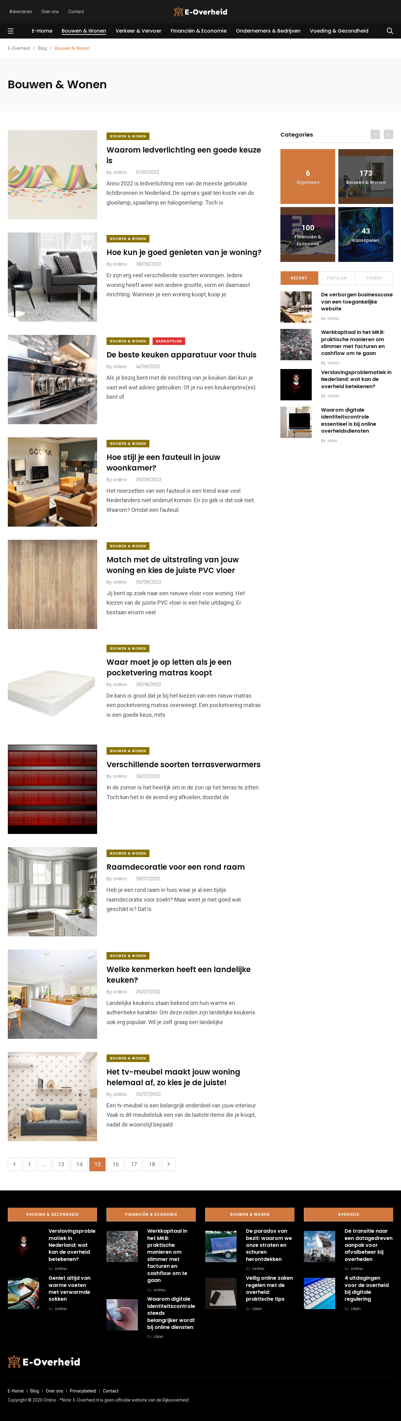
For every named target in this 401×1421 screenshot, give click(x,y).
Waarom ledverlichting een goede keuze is (184, 155)
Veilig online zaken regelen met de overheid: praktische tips (269, 1288)
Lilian (332, 440)
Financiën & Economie (199, 30)
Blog (34, 1390)
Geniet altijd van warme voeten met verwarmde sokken (70, 1288)
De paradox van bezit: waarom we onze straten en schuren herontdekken (269, 1245)
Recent (299, 278)
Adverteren (20, 11)
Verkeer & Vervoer (138, 30)
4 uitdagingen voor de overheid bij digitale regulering (367, 1288)
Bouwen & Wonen (84, 30)
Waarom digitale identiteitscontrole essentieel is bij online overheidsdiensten (348, 420)
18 (152, 1164)
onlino (334, 318)
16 (115, 1164)
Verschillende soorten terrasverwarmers (184, 764)
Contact (76, 11)
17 (134, 1164)
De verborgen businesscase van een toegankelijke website (357, 301)
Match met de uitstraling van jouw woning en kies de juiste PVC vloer (173, 564)
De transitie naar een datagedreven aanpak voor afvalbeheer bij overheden (369, 1245)
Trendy (374, 278)
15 (97, 1164)
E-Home (42, 30)
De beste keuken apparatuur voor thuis (182, 355)
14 (79, 1164)
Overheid (348, 1214)
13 (61, 1164)
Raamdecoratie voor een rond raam (176, 867)
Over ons (50, 11)
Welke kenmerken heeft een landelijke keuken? (179, 974)
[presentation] (375, 134)
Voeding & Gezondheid (339, 30)
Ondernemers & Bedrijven (268, 30)
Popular (337, 278)
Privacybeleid (83, 1390)
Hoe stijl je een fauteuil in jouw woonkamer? (163, 462)
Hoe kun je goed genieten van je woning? (184, 252)
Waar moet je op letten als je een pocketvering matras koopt (169, 667)
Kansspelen (169, 341)
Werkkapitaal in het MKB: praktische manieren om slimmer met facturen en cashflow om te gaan (353, 343)
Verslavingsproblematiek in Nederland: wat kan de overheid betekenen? (356, 379)
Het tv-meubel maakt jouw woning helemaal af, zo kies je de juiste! (173, 1077)
